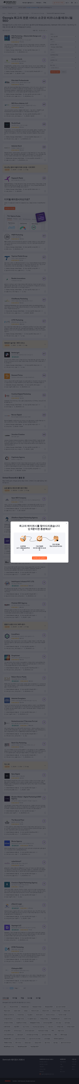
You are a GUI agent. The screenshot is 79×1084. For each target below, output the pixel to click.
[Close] (66, 523)
